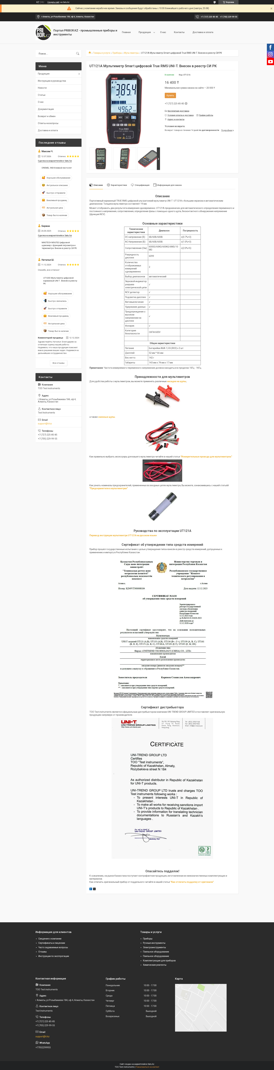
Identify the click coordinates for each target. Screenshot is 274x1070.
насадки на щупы (176, 381)
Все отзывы (59, 363)
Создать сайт (53, 2)
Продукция (145, 32)
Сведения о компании (49, 938)
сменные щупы (106, 417)
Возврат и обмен (46, 116)
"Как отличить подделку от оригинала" (192, 882)
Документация (46, 109)
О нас (163, 32)
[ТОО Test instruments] (43, 32)
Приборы (117, 53)
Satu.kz (151, 1064)
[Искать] (78, 53)
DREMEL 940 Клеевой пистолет (57, 168)
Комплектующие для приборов (159, 960)
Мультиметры (131, 53)
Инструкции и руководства (52, 81)
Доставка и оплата (202, 32)
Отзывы (42, 951)
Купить (170, 95)
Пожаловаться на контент (147, 1067)
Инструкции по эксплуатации (53, 956)
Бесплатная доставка (178, 111)
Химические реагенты (154, 965)
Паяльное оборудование (156, 951)
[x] (94, 889)
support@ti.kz (45, 423)
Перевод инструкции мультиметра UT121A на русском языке (123, 535)
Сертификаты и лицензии (51, 943)
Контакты (179, 32)
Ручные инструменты (154, 943)
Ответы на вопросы (48, 123)
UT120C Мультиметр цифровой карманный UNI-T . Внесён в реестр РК (60, 281)
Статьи (41, 95)
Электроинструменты (154, 947)
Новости (42, 88)
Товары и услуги (101, 53)
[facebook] (90, 889)
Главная (126, 32)
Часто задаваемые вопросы (53, 947)
